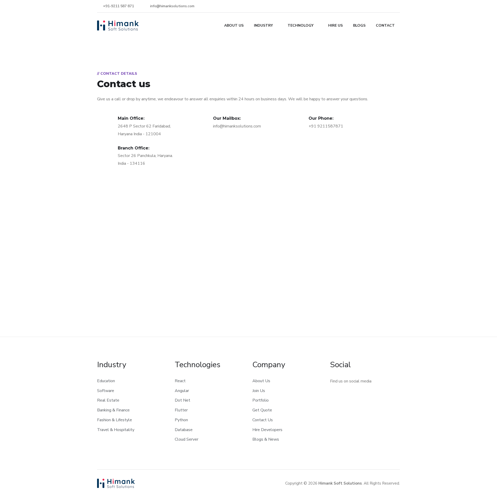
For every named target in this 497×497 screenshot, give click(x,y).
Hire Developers (267, 430)
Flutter (181, 410)
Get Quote (262, 410)
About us (234, 25)
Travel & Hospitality (115, 430)
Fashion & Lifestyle (114, 420)
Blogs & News (265, 439)
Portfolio (260, 400)
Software (105, 391)
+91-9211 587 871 (118, 6)
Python (181, 420)
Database (184, 430)
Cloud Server (186, 439)
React (180, 381)
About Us (261, 381)
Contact (385, 25)
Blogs (359, 25)
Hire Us (335, 25)
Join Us (258, 391)
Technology (300, 25)
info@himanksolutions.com (171, 6)
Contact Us (262, 420)
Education (106, 381)
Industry (263, 25)
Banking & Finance (113, 410)
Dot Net (182, 400)
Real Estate (108, 400)
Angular (182, 391)
